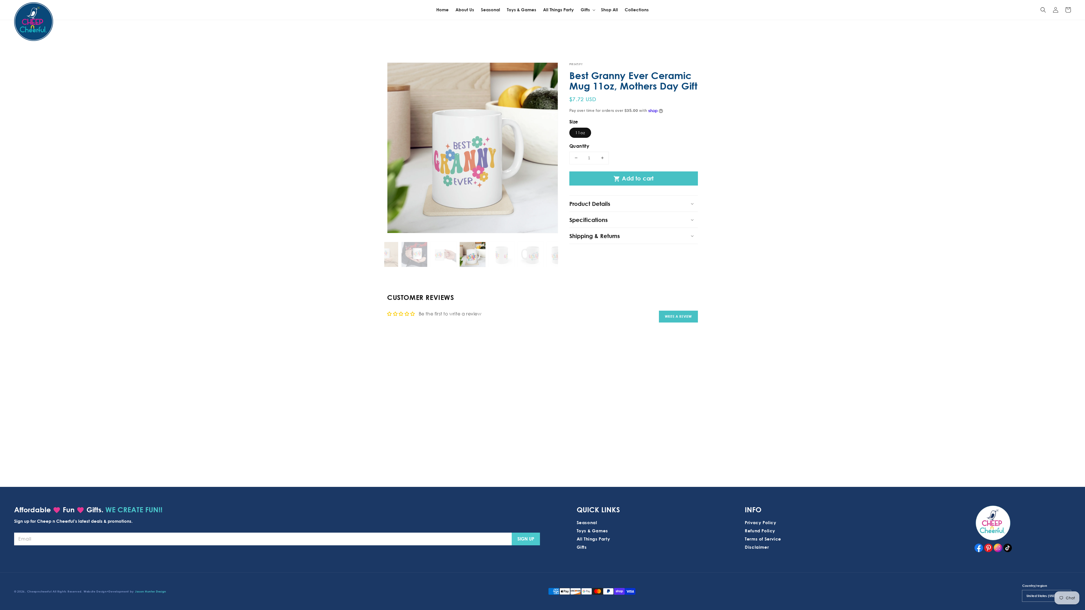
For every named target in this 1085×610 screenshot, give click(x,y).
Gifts (582, 547)
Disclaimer (757, 547)
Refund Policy (760, 530)
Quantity (579, 146)
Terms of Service (763, 538)
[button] (1043, 10)
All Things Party (593, 538)
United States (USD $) (1043, 596)
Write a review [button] (678, 316)
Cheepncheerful (39, 591)
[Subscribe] (526, 539)
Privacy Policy (760, 522)
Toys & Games (592, 530)
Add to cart (633, 178)
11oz (580, 132)
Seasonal (587, 522)
